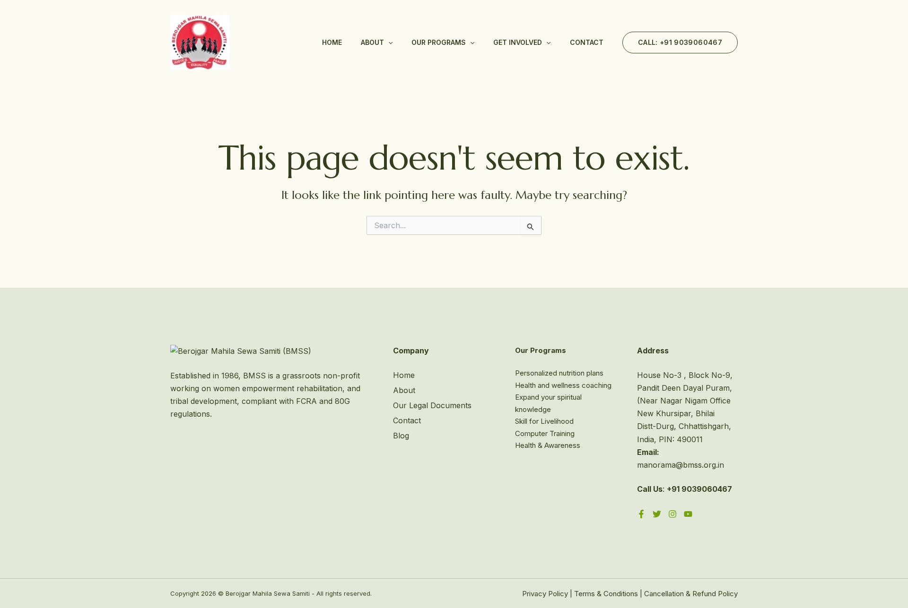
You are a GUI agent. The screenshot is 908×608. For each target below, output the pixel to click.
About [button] (372, 42)
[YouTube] (688, 514)
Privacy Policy (545, 593)
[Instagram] (672, 514)
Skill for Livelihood (544, 421)
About (404, 390)
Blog (401, 435)
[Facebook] (641, 514)
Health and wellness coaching (563, 385)
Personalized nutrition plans (559, 372)
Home (332, 42)
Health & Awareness (547, 445)
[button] (388, 42)
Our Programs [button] (438, 42)
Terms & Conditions (606, 593)
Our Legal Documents (432, 405)
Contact (586, 42)
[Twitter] (657, 514)
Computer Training (545, 433)
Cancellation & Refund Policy (691, 593)
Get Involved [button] (517, 42)
